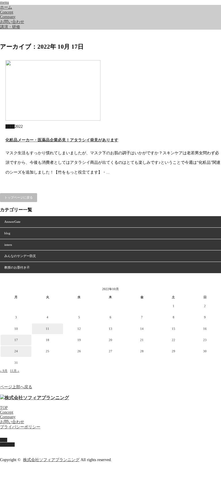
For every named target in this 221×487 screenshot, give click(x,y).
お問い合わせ (12, 22)
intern (8, 244)
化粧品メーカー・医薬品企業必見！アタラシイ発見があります (61, 140)
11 (47, 328)
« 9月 (3, 370)
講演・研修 (10, 27)
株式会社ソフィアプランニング (51, 460)
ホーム (6, 7)
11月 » (14, 370)
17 (16, 340)
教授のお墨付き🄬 (17, 267)
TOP (4, 408)
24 (16, 351)
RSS (3, 440)
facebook (7, 444)
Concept (6, 12)
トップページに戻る (18, 197)
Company (8, 17)
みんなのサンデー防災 (20, 256)
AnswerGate (12, 221)
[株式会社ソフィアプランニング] (34, 397)
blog (7, 233)
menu (4, 2)
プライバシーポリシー (20, 427)
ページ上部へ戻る (16, 387)
